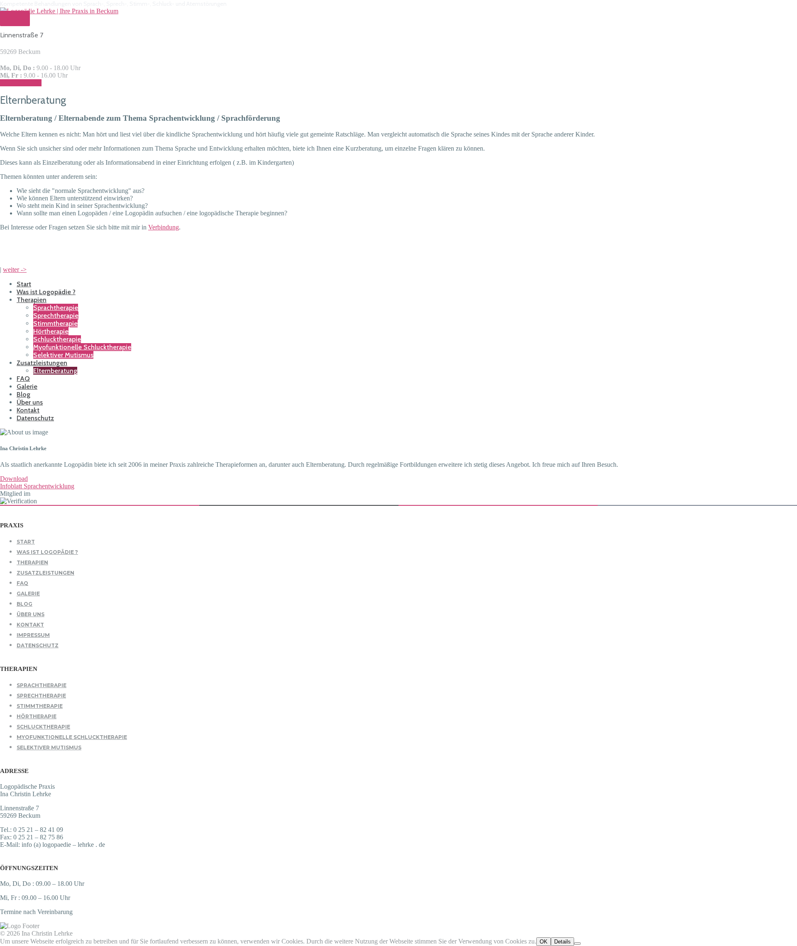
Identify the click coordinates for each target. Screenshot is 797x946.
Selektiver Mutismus (63, 355)
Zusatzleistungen (42, 363)
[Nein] (577, 943)
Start (24, 284)
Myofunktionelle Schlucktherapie (82, 347)
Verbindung (163, 227)
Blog (23, 394)
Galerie (27, 386)
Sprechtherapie (55, 315)
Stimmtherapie (55, 323)
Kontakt (28, 410)
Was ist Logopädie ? (46, 292)
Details (562, 942)
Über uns (30, 402)
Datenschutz (35, 418)
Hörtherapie (50, 331)
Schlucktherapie (57, 339)
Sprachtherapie (55, 308)
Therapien (31, 300)
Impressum (33, 635)
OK (544, 942)
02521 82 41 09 (21, 82)
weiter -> (15, 269)
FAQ (23, 379)
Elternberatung (55, 371)
